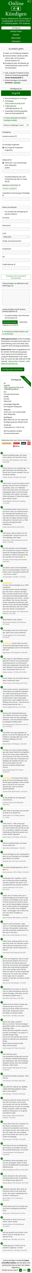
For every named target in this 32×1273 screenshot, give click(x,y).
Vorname (5, 218)
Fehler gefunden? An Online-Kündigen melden (15, 119)
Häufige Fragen (16, 31)
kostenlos (26, 23)
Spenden (16, 34)
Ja (20, 1270)
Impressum (16, 41)
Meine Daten (16, 38)
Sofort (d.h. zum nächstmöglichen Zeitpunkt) (16, 164)
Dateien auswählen (9, 188)
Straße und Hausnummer (11, 241)
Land (4, 233)
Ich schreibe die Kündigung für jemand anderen (16, 213)
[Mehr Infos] (19, 60)
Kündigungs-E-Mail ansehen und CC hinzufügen (15, 332)
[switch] (29, 1)
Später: (7, 168)
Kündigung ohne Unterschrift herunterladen (16, 277)
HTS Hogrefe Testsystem (14, 147)
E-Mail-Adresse (7, 264)
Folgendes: (9, 150)
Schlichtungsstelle (11, 23)
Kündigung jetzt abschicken (12, 369)
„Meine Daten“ (13, 361)
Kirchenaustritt (7, 21)
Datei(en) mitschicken (10, 185)
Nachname (6, 225)
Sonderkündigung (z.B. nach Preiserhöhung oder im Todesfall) (16, 179)
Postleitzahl (6, 249)
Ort (3, 257)
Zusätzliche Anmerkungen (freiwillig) (16, 193)
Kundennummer (8, 136)
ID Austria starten (10, 322)
